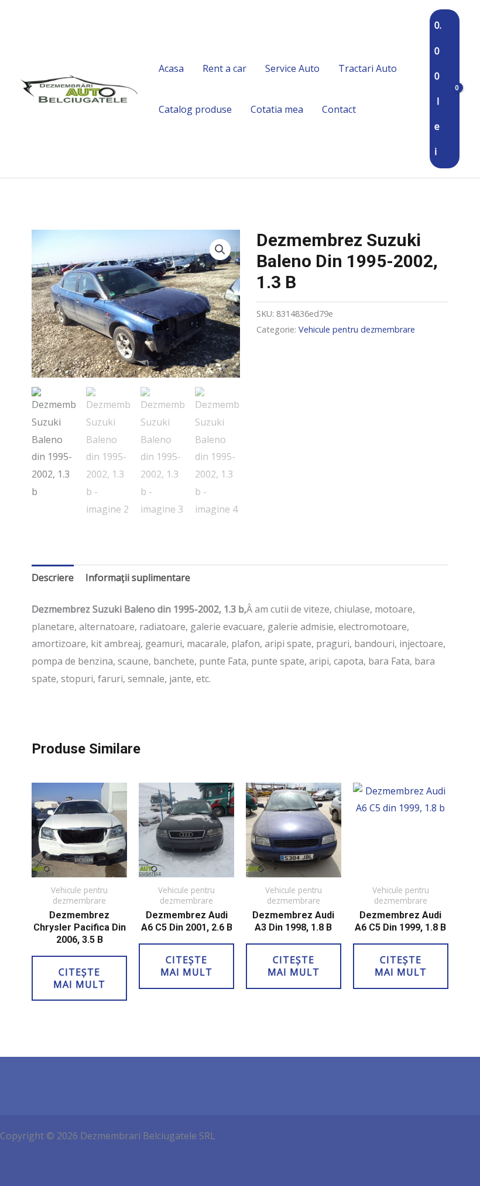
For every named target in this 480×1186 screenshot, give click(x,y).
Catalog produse (195, 109)
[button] (220, 249)
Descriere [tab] (53, 577)
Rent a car (224, 68)
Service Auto (292, 68)
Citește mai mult (79, 978)
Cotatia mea (277, 109)
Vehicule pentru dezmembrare (357, 329)
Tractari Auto (367, 68)
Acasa (171, 68)
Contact (339, 109)
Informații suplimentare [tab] (137, 577)
